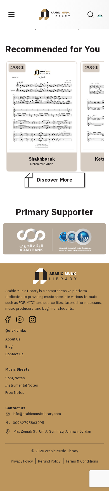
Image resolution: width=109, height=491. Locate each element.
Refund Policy (49, 461)
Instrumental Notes (21, 385)
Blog (9, 346)
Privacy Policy (22, 461)
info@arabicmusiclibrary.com (37, 413)
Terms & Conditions (82, 461)
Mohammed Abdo (41, 164)
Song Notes (15, 378)
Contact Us (14, 354)
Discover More (54, 180)
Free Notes (14, 392)
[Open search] (90, 14)
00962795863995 (28, 422)
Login (101, 14)
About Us (12, 339)
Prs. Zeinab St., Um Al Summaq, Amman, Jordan (52, 431)
